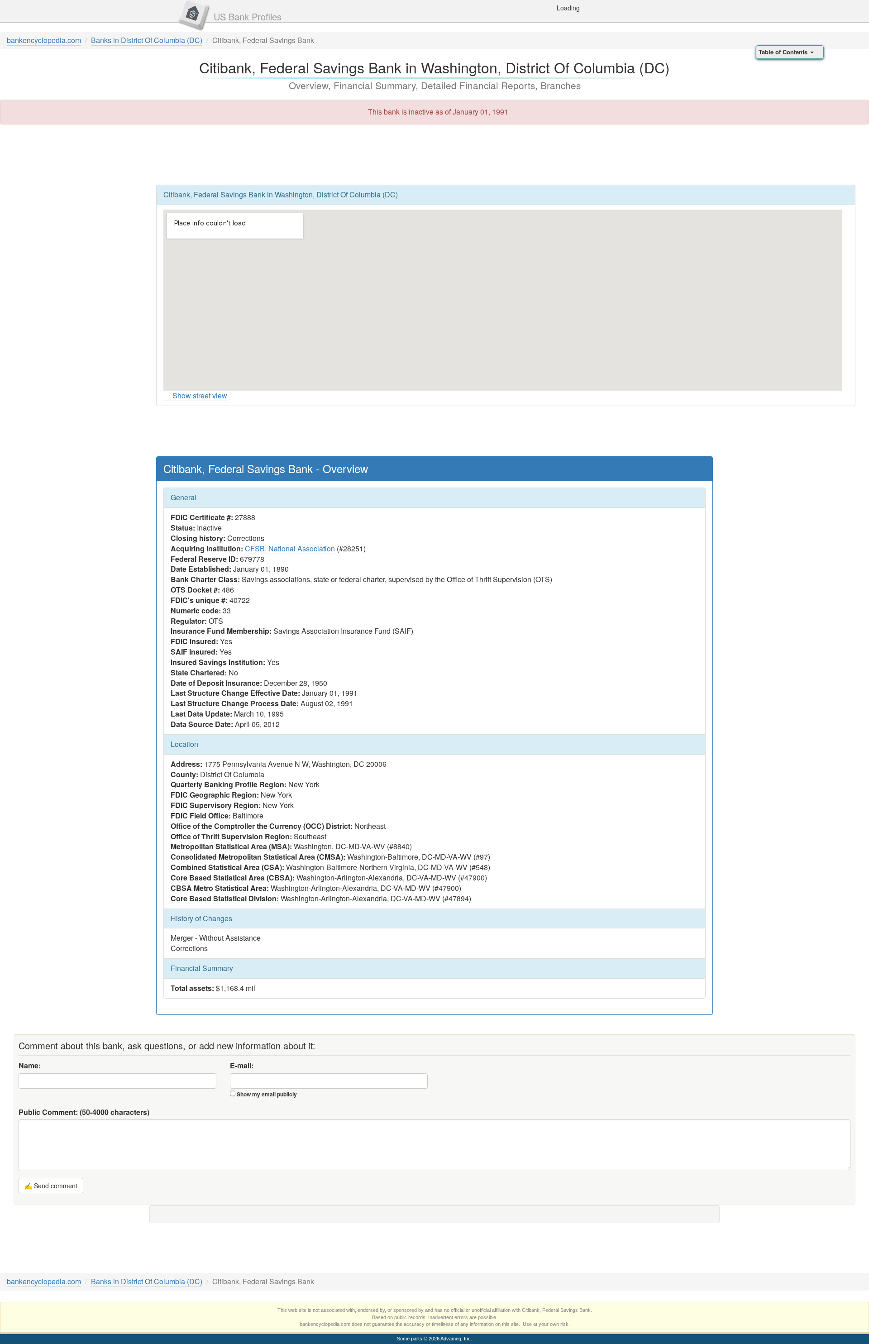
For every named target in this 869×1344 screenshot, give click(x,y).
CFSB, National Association (290, 548)
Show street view (199, 395)
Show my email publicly (267, 1094)
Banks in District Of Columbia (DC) (146, 40)
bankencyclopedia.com (44, 40)
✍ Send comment (50, 1185)
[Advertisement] (434, 154)
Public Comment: (84, 1112)
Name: (30, 1066)
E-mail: (241, 1066)
